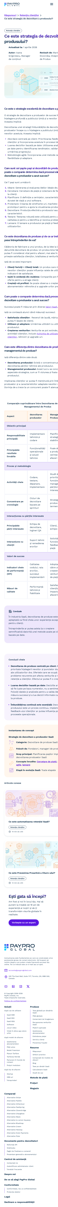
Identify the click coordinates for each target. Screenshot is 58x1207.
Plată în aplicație (39, 1028)
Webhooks (11, 1148)
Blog (34, 1063)
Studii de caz (38, 1073)
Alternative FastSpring (15, 1107)
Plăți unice (11, 1047)
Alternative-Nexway (14, 1130)
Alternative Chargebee (15, 1114)
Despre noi (10, 1174)
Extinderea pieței (39, 1036)
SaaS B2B (11, 1015)
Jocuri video (11, 1028)
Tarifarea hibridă (13, 1057)
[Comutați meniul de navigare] (52, 4)
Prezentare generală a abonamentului (21, 1154)
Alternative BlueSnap (15, 1123)
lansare (26, 765)
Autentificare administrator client (20, 1166)
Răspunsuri (10, 15)
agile (18, 765)
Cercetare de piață (47, 761)
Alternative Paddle (14, 1101)
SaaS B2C (11, 1018)
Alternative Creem (14, 1126)
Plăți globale (37, 1016)
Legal (7, 1196)
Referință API (12, 1145)
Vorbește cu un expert (24, 922)
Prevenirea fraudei (40, 1043)
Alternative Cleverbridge (16, 1110)
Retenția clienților (29, 15)
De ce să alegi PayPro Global (19, 1179)
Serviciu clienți (38, 1040)
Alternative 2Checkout (15, 1104)
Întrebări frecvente (14, 1169)
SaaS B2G (11, 1021)
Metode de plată (38, 1077)
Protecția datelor (13, 1192)
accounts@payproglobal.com (20, 970)
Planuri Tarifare (13, 1053)
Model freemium (13, 1050)
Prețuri (34, 1083)
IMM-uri (10, 1077)
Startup (10, 1074)
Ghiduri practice (39, 1055)
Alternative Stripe (14, 1097)
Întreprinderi (12, 1080)
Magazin (34, 1088)
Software (10, 1025)
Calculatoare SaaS (40, 1070)
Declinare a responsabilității (19, 1202)
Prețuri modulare (13, 1065)
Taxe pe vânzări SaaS (41, 1066)
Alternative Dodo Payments (17, 1133)
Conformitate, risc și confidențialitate (21, 1189)
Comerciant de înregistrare (43, 1019)
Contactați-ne (12, 1163)
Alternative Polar (13, 1136)
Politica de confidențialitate (15, 1001)
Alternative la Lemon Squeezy (18, 1120)
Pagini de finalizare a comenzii (19, 1151)
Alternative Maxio (14, 1117)
